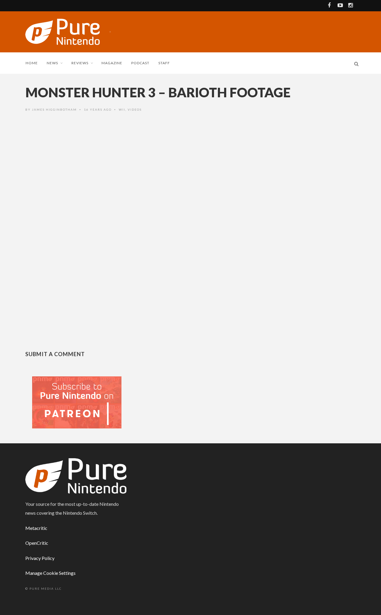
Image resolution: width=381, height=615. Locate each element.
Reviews (79, 63)
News (52, 63)
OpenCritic (36, 543)
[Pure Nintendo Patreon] (76, 401)
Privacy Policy (39, 558)
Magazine (112, 63)
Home (32, 63)
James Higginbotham (54, 109)
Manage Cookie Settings (50, 573)
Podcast (140, 63)
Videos (135, 109)
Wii (122, 109)
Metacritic (36, 528)
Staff (164, 63)
